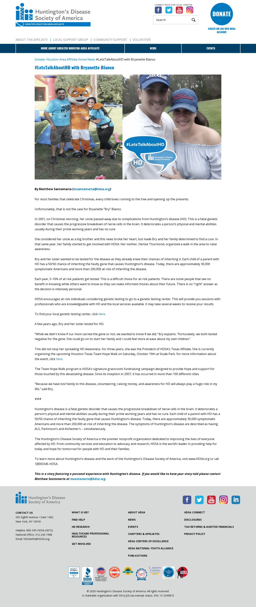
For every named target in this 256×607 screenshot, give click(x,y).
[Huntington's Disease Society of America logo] (40, 498)
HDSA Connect (194, 512)
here (102, 314)
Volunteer (141, 40)
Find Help (78, 519)
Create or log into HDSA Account (221, 30)
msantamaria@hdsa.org (91, 189)
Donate (222, 14)
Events (211, 48)
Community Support (110, 40)
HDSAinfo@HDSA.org (36, 539)
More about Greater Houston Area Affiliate (70, 48)
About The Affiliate (32, 40)
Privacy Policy (194, 533)
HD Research (81, 526)
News (153, 48)
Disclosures (193, 519)
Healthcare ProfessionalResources (90, 535)
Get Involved (81, 543)
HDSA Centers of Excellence (148, 541)
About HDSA (136, 512)
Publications (137, 555)
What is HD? (80, 512)
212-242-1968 (43, 534)
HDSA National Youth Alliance (150, 548)
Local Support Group (70, 40)
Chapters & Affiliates (143, 533)
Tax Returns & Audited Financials (209, 526)
